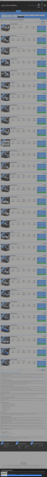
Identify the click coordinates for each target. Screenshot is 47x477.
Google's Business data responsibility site (25, 473)
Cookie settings (44, 475)
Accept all (21, 475)
